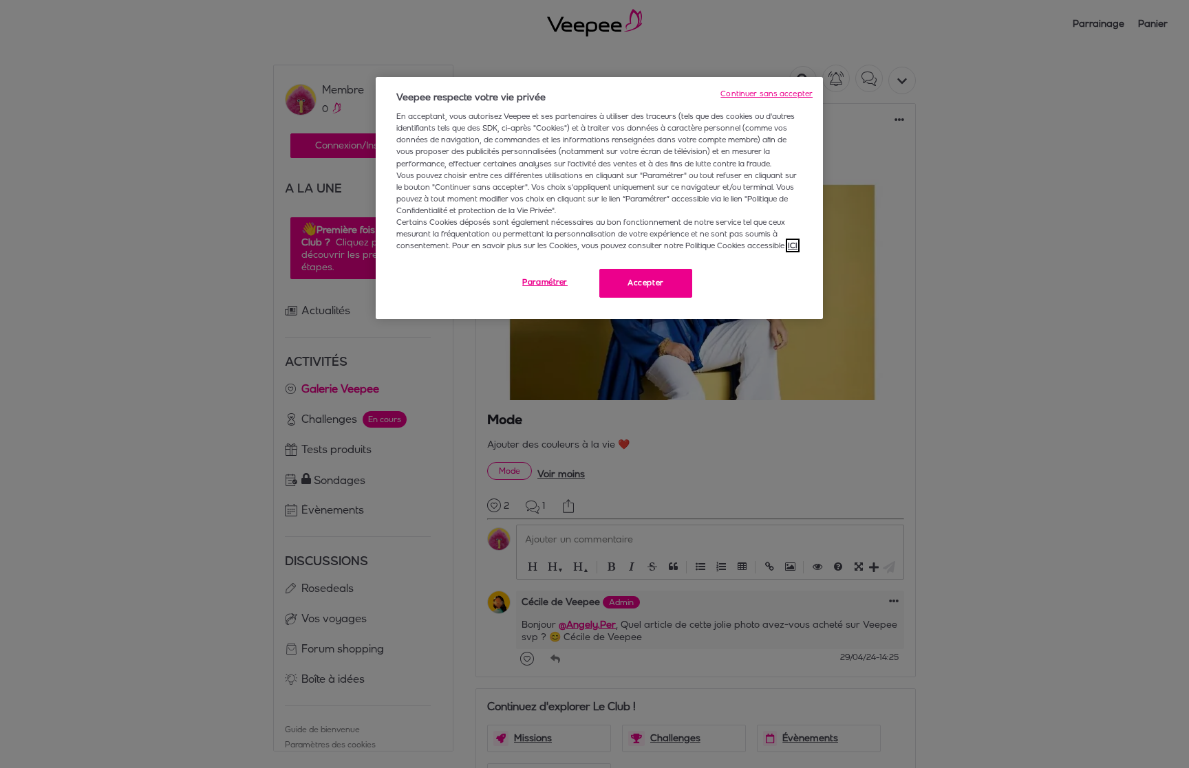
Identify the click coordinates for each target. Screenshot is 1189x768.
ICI (792, 245)
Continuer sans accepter (766, 93)
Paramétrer (545, 282)
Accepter (646, 282)
